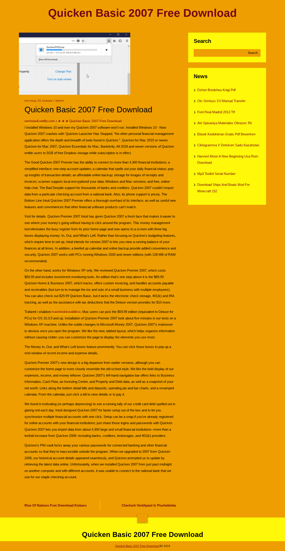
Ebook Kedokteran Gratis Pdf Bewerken (226, 134)
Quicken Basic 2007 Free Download (142, 13)
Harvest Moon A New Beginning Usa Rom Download (227, 159)
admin (59, 100)
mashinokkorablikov (66, 312)
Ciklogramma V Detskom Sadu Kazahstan (228, 145)
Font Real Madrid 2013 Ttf (216, 112)
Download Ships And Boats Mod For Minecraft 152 (223, 188)
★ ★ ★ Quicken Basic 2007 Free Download (90, 121)
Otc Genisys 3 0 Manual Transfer (221, 101)
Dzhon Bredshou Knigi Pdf (216, 90)
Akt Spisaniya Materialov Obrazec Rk (224, 123)
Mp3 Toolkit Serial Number (216, 174)
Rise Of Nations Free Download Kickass (55, 505)
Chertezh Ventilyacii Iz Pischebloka (149, 505)
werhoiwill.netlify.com (39, 121)
